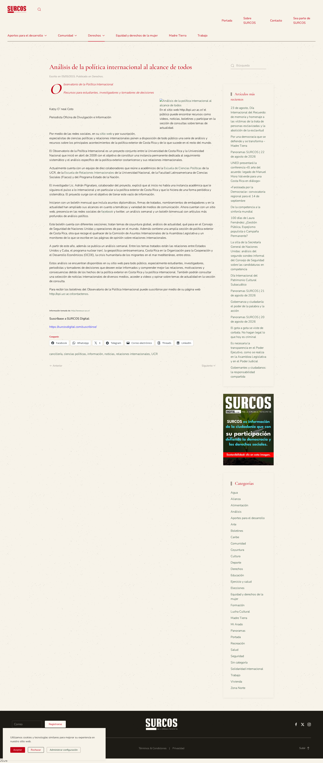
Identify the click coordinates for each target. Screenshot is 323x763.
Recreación (238, 643)
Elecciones (237, 588)
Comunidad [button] (65, 35)
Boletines (237, 531)
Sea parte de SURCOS (301, 20)
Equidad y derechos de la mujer (137, 35)
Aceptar (17, 750)
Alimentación (239, 505)
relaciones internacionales (133, 354)
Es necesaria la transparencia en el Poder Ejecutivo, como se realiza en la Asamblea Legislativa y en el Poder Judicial (248, 352)
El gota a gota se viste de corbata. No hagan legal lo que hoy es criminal (248, 332)
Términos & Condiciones (153, 748)
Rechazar (36, 750)
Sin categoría (239, 662)
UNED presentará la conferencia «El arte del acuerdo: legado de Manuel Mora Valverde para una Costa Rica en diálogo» (248, 172)
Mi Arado (237, 624)
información (95, 354)
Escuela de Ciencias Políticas (183, 168)
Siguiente (207, 365)
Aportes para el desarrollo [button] (25, 35)
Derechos (97, 76)
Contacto (276, 21)
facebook (107, 212)
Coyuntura (237, 550)
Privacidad (178, 748)
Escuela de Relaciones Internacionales (89, 173)
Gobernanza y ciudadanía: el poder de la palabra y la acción (247, 306)
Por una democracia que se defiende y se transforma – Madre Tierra (248, 141)
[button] (39, 9)
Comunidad (238, 543)
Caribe (235, 537)
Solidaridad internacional (247, 669)
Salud (234, 650)
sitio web (106, 134)
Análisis (236, 512)
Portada (227, 21)
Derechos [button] (94, 35)
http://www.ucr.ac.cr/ (80, 310)
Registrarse (55, 724)
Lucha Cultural (240, 612)
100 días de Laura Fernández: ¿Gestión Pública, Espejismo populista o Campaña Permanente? (245, 227)
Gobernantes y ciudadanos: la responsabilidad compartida (248, 372)
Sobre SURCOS (249, 20)
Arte (233, 524)
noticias (109, 354)
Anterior (57, 365)
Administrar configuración (64, 750)
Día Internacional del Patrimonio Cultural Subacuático (244, 280)
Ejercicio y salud (241, 582)
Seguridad (237, 656)
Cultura (235, 556)
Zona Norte (238, 688)
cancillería (55, 354)
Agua (234, 493)
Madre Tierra (177, 35)
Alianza (236, 499)
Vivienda (236, 682)
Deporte (236, 563)
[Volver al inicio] (16, 9)
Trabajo (202, 35)
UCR (154, 354)
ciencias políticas (75, 354)
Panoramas (238, 631)
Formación (237, 605)
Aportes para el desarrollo (248, 518)
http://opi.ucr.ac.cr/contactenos (68, 294)
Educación (237, 575)
